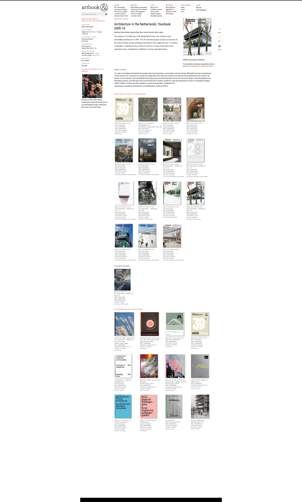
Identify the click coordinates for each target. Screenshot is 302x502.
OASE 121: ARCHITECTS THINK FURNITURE (123, 421)
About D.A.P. (154, 7)
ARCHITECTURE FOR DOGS (175, 338)
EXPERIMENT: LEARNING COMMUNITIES (123, 381)
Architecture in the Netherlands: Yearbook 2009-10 (151, 86)
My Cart (198, 7)
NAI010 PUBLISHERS (121, 19)
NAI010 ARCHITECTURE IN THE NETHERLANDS (130, 94)
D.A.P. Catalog (142, 9)
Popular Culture (119, 16)
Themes (139, 14)
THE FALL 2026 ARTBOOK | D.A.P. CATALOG (93, 70)
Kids (126, 16)
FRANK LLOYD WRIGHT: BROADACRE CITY (146, 124)
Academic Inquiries (156, 16)
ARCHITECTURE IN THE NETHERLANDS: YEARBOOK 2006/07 (123, 293)
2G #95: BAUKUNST (197, 420)
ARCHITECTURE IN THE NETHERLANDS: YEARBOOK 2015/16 (172, 166)
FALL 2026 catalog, (96, 100)
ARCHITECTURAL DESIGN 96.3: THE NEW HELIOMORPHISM (150, 339)
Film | (116, 11)
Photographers (140, 11)
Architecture (118, 9)
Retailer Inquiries (156, 14)
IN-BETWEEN (170, 420)
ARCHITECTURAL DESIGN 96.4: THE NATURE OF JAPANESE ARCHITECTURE (125, 340)
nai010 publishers (87, 27)
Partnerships (170, 14)
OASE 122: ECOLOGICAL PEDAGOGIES (148, 421)
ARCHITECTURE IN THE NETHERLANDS (123, 124)
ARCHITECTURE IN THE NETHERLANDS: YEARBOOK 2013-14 (124, 208)
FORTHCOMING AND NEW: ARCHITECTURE (128, 309)
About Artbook (170, 7)
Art (115, 7)
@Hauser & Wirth (171, 11)
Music (120, 11)
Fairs (182, 11)
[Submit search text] (106, 14)
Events (183, 9)
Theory (123, 14)
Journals (133, 16)
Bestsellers (143, 7)
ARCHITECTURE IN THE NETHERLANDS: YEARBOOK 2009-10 (196, 208)
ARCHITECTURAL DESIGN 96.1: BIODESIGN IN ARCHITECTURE (176, 381)
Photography (121, 7)
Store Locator (155, 11)
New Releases (135, 7)
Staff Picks (134, 9)
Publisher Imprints (156, 9)
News (183, 7)
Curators (133, 14)
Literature (117, 14)
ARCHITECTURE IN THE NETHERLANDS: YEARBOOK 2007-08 (147, 208)
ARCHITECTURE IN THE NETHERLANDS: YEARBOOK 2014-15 (196, 166)
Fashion (125, 11)
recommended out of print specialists (200, 66)
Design (125, 9)
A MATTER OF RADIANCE (199, 380)
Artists (133, 11)
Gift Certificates (201, 10)
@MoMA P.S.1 (170, 9)
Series (139, 16)
